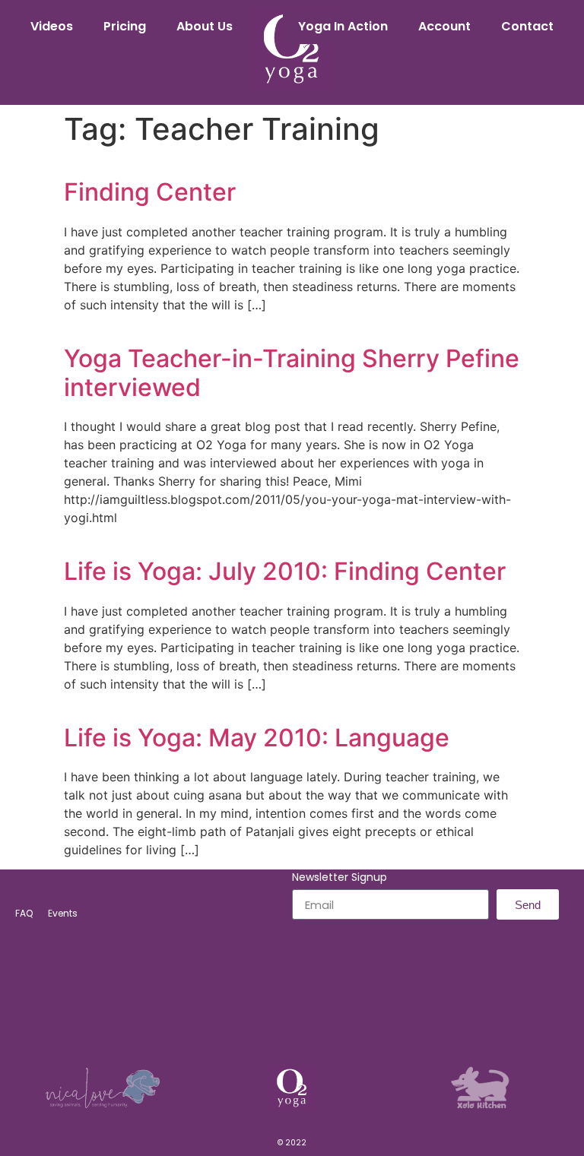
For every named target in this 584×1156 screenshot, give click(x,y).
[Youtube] (342, 1019)
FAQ (24, 913)
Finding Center (150, 192)
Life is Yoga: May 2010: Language (256, 737)
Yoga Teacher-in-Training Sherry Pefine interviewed (291, 373)
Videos (51, 26)
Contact (527, 26)
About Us (204, 26)
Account (444, 26)
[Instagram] (275, 1019)
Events (63, 913)
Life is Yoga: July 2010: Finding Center (285, 571)
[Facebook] (242, 1019)
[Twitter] (309, 1019)
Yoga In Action (343, 26)
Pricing (124, 26)
